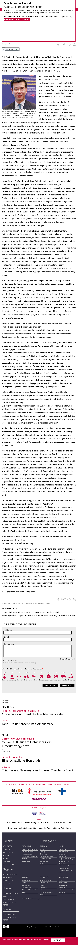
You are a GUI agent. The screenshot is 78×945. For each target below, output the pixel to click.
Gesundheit (7, 612)
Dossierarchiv (9, 915)
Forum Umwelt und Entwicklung (21, 822)
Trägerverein (8, 900)
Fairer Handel (63, 883)
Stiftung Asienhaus (62, 828)
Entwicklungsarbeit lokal (29, 849)
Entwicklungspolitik (28, 852)
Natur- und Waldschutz (29, 890)
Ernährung (43, 854)
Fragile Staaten (63, 852)
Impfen (21, 615)
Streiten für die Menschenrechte (38, 603)
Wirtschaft (63, 877)
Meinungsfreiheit (9, 615)
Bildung (42, 852)
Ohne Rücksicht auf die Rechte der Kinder (33, 714)
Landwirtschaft (26, 887)
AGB (46, 927)
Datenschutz (24, 927)
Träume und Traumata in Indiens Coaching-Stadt (37, 770)
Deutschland (63, 615)
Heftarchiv (7, 884)
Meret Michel (6, 752)
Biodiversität (26, 880)
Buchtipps (7, 859)
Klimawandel (26, 885)
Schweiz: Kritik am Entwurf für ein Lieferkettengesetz (27, 744)
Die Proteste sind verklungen (31, 899)
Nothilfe (24, 859)
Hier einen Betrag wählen (16, 19)
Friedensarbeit (63, 854)
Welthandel (62, 892)
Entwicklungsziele (27, 854)
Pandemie (47, 612)
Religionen (44, 877)
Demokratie (62, 849)
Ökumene (43, 890)
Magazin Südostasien (61, 822)
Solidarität (38, 615)
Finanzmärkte (63, 885)
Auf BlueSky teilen (66, 44)
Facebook (4, 926)
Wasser (24, 892)
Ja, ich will (58, 940)
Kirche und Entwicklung (29, 856)
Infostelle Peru (44, 828)
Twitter (7, 926)
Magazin (8, 869)
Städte (42, 866)
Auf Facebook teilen (58, 44)
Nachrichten (8, 852)
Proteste (29, 615)
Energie (24, 883)
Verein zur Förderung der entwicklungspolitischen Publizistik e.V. (51, 784)
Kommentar (8, 644)
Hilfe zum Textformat (66, 659)
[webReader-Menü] (3, 49)
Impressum (63, 927)
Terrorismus (62, 863)
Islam (42, 885)
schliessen (5, 700)
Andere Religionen (46, 880)
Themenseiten (8, 865)
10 (72, 676)
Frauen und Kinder (46, 859)
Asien (72, 615)
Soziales (43, 846)
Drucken (74, 44)
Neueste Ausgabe (10, 874)
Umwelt (25, 877)
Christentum (44, 883)
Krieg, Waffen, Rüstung (66, 859)
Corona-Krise (35, 612)
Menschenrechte (21, 612)
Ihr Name (7, 630)
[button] (11, 49)
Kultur (42, 863)
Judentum (43, 887)
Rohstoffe (62, 887)
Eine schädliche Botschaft (21, 760)
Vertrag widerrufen (37, 927)
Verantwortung (50, 615)
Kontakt (71, 927)
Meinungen (7, 846)
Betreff (6, 637)
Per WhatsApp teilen (62, 44)
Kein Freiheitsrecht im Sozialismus (27, 724)
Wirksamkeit (26, 861)
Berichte (6, 849)
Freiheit (56, 612)
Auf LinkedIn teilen (70, 44)
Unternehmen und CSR (66, 890)
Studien (6, 855)
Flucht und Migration (46, 856)
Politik (61, 846)
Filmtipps (7, 862)
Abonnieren (8, 878)
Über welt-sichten (10, 893)
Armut (42, 849)
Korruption (62, 856)
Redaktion (7, 896)
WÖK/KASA (43, 822)
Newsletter (8, 881)
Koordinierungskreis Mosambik (22, 828)
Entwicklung (27, 846)
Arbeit (60, 880)
